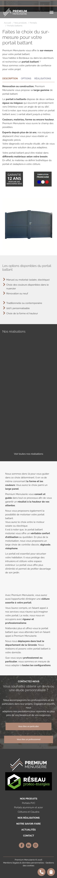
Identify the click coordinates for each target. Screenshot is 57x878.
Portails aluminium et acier (28, 807)
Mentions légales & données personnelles (23, 863)
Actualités (28, 829)
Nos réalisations (29, 817)
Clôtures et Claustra (28, 811)
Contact (28, 835)
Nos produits (28, 798)
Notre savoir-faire (28, 823)
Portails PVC (28, 803)
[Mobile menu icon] (51, 12)
